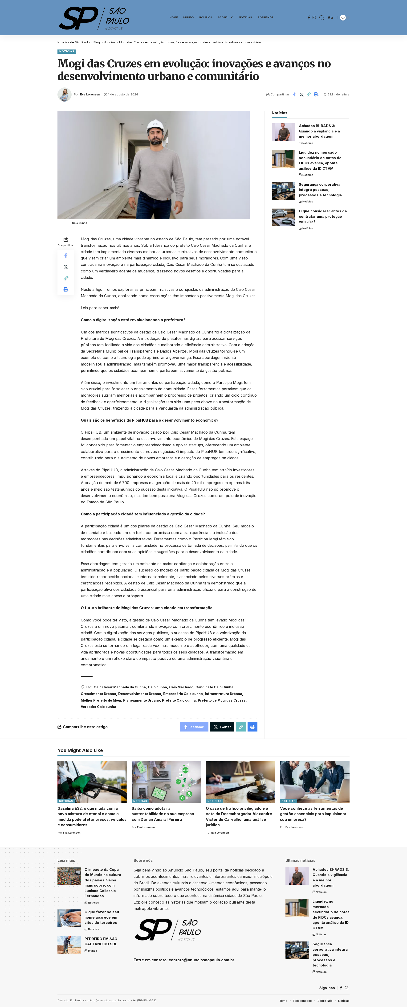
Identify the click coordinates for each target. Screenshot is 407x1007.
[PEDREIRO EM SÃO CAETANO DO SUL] (69, 945)
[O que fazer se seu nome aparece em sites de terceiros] (69, 918)
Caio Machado (181, 687)
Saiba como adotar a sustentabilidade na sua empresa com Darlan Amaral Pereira (163, 814)
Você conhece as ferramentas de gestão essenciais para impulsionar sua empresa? (313, 814)
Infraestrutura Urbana (223, 694)
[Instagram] (314, 17)
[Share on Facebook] (294, 94)
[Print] (316, 94)
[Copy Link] (308, 94)
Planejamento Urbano (141, 700)
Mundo (92, 950)
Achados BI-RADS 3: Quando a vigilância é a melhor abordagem (319, 131)
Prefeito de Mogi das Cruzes (222, 700)
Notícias (66, 51)
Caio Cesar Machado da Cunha (120, 687)
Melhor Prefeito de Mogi (101, 700)
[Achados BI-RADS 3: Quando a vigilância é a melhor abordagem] (283, 132)
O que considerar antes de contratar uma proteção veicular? (323, 216)
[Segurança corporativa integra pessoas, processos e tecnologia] (283, 191)
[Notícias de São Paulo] (95, 17)
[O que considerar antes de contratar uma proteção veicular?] (283, 217)
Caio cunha (157, 687)
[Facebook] (309, 17)
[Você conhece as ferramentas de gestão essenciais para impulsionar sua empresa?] (315, 782)
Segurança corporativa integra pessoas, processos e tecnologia (320, 189)
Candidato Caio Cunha (214, 687)
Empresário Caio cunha (183, 694)
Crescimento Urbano (98, 694)
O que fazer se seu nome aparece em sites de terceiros (102, 917)
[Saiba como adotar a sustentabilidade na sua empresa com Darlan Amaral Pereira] (166, 782)
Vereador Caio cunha (98, 707)
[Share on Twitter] (301, 94)
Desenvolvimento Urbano (139, 694)
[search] (321, 18)
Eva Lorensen (90, 94)
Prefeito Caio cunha (179, 700)
